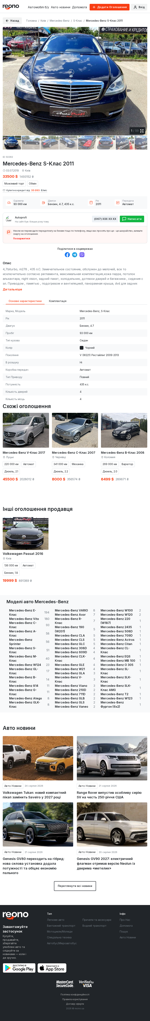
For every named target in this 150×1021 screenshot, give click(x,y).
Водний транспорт (94, 925)
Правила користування (75, 999)
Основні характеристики (25, 301)
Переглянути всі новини (75, 885)
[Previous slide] (9, 79)
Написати (135, 218)
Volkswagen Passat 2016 (23, 554)
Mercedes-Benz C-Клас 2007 (73, 452)
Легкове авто (55, 919)
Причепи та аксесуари (96, 919)
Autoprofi (21, 217)
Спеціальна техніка (59, 937)
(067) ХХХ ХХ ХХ (105, 218)
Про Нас (125, 919)
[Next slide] (141, 79)
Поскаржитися (21, 238)
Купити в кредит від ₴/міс (26, 190)
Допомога (79, 7)
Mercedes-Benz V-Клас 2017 (24, 452)
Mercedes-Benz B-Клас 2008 (122, 452)
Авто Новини (13, 785)
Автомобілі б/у (38, 7)
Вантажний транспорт (61, 925)
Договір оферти (75, 1003)
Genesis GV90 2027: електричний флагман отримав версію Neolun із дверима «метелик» (106, 863)
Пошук (124, 931)
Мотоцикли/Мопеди (59, 931)
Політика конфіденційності (75, 994)
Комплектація (57, 301)
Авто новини (60, 7)
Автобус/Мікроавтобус (62, 943)
